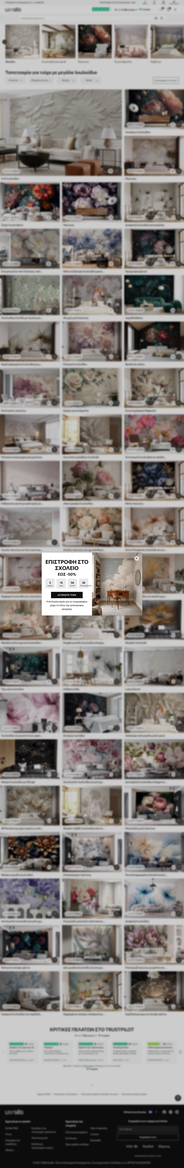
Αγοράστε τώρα (67, 595)
